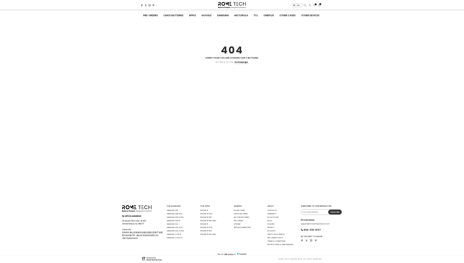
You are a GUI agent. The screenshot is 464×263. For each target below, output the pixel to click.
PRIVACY (270, 227)
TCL (256, 15)
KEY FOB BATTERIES (241, 217)
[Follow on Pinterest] (153, 5)
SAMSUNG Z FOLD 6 (174, 237)
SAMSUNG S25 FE (173, 220)
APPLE (192, 15)
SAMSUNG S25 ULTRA (175, 217)
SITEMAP (237, 224)
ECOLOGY (271, 231)
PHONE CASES (239, 210)
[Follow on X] (146, 5)
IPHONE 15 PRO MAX (208, 234)
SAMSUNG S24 (172, 224)
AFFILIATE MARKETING (242, 227)
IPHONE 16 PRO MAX (208, 220)
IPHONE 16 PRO (206, 217)
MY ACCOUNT (273, 217)
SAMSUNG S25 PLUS (174, 214)
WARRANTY (271, 214)
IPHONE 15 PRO (206, 231)
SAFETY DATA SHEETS (276, 234)
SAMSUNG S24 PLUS (175, 227)
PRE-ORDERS (150, 15)
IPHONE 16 (204, 210)
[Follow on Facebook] (142, 5)
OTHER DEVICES (310, 15)
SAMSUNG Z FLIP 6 (174, 234)
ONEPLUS (269, 15)
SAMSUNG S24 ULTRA (175, 231)
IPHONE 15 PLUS (206, 227)
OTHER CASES (287, 15)
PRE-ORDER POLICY (275, 237)
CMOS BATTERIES (173, 15)
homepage (241, 62)
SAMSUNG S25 (172, 210)
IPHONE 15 (204, 224)
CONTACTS (272, 210)
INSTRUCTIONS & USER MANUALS (280, 244)
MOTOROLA (241, 15)
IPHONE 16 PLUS (206, 214)
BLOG (269, 220)
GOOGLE (206, 15)
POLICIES (270, 224)
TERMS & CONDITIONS (276, 241)
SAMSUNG (223, 15)
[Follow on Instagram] (150, 5)
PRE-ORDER (238, 220)
